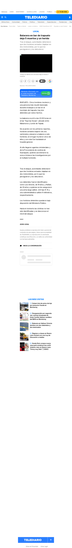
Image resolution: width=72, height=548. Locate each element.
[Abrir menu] (2, 17)
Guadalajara (32, 12)
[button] (49, 81)
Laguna (42, 12)
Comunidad (16, 22)
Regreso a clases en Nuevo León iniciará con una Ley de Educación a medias (41, 335)
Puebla (49, 12)
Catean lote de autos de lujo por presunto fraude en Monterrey (41, 305)
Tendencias (63, 22)
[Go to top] (51, 540)
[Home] (36, 17)
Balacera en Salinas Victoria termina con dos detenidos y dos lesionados (41, 325)
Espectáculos (51, 22)
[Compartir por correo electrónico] (37, 81)
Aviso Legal (44, 546)
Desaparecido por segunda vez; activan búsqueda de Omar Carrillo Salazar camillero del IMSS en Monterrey (41, 316)
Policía (24, 22)
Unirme (44, 93)
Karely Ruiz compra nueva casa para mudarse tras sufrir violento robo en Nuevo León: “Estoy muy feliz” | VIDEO (40, 346)
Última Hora (5, 22)
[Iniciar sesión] (69, 17)
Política (32, 22)
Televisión (41, 22)
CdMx (12, 12)
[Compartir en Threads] (33, 81)
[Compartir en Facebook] (25, 81)
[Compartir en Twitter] (29, 81)
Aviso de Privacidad (32, 546)
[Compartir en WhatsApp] (21, 81)
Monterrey (20, 12)
